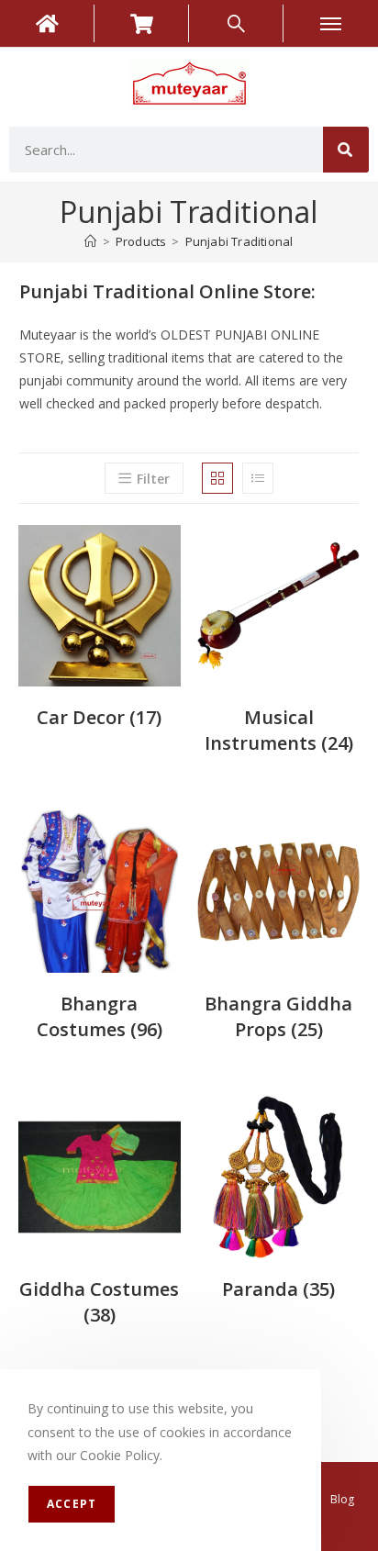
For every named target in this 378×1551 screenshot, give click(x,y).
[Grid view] (217, 478)
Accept (71, 1504)
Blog (342, 1499)
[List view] (257, 478)
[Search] (346, 150)
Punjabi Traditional (239, 241)
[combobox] (166, 150)
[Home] (90, 241)
